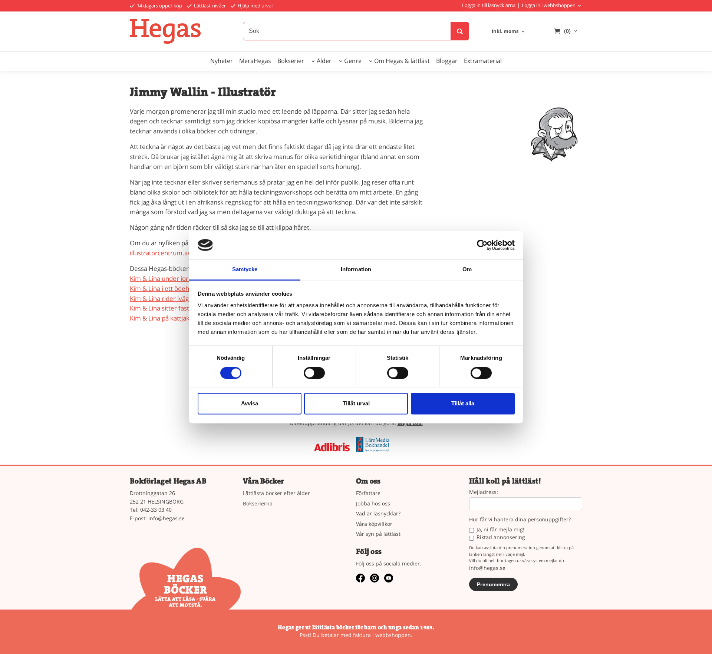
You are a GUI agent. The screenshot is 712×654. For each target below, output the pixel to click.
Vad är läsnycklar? (378, 513)
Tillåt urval (356, 404)
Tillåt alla (462, 404)
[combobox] (509, 31)
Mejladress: (483, 492)
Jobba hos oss (373, 503)
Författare (368, 493)
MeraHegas (255, 61)
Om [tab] (467, 269)
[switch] (314, 373)
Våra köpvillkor (374, 523)
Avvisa (249, 404)
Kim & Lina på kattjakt (161, 318)
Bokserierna (258, 503)
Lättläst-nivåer (209, 5)
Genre (353, 61)
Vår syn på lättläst (378, 533)
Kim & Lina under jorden (165, 278)
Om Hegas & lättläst (402, 61)
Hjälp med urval (255, 5)
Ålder (324, 61)
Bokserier (290, 61)
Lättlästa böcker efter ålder (276, 493)
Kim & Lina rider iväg (159, 298)
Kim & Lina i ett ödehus (163, 288)
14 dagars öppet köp (159, 5)
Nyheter (221, 61)
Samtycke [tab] (245, 269)
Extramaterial (483, 61)
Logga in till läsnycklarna (488, 5)
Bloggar (447, 61)
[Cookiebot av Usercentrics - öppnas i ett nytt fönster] (482, 244)
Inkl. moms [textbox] (505, 31)
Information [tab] (356, 269)
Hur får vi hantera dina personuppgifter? (520, 520)
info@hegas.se (166, 518)
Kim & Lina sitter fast (159, 308)
